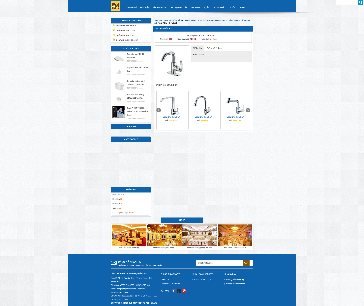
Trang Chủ (132, 8)
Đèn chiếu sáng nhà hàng (235, 248)
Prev (158, 110)
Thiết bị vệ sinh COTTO (126, 30)
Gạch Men (195, 8)
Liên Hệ (242, 8)
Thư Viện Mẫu (219, 8)
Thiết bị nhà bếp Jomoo (216, 20)
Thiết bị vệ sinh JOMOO (193, 20)
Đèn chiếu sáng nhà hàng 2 (129, 248)
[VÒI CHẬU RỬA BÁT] (172, 62)
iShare (154, 303)
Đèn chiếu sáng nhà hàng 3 (200, 248)
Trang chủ (158, 20)
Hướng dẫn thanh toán (235, 284)
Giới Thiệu (144, 8)
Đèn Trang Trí (159, 8)
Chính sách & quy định (203, 279)
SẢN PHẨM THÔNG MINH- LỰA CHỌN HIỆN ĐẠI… (137, 111)
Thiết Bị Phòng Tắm (178, 8)
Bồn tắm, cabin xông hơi (127, 40)
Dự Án (206, 8)
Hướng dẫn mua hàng (235, 279)
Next (248, 110)
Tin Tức (232, 8)
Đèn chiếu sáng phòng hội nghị (164, 248)
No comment (140, 61)
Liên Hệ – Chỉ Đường (171, 284)
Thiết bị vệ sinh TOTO (125, 35)
